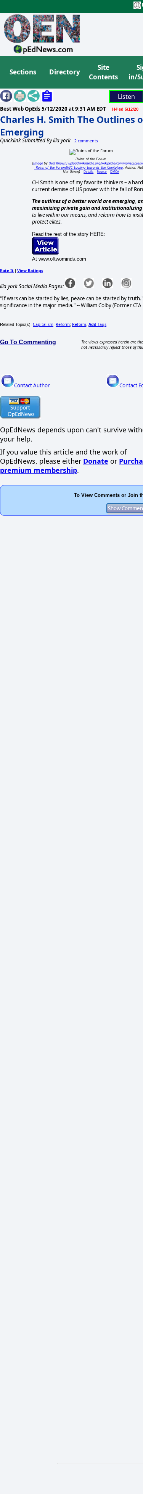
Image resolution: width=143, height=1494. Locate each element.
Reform (63, 324)
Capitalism (43, 324)
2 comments (86, 140)
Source (102, 171)
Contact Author (32, 385)
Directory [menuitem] (64, 72)
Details (88, 171)
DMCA (114, 171)
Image (38, 163)
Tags (97, 324)
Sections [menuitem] (23, 72)
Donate (95, 461)
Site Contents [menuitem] (103, 72)
